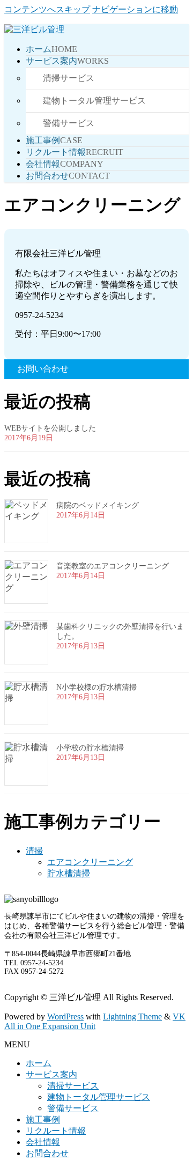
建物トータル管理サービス (94, 100)
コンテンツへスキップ (47, 9)
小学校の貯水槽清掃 (90, 748)
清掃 (34, 850)
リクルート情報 (56, 1130)
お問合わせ (47, 1153)
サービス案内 (51, 1074)
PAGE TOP (178, 1122)
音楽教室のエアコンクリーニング (112, 566)
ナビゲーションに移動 (135, 9)
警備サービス (68, 123)
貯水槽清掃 (68, 873)
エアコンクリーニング (90, 862)
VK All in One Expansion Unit (94, 1021)
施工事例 (43, 1119)
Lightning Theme (132, 1016)
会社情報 (43, 1142)
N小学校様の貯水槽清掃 (96, 687)
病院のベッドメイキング (97, 505)
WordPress (65, 1016)
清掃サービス (68, 78)
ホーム (38, 1063)
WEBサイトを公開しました (50, 428)
